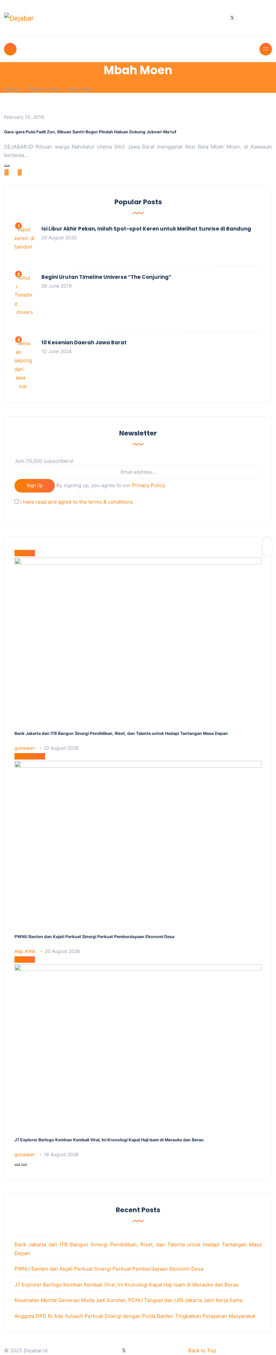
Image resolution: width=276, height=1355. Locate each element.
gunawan (24, 748)
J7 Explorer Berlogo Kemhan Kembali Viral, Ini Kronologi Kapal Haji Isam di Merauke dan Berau (109, 1139)
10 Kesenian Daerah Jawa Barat (84, 342)
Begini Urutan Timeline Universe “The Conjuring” (106, 277)
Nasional (24, 959)
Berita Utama (29, 756)
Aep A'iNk (25, 951)
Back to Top (202, 1350)
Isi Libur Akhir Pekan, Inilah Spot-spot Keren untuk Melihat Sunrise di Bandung (146, 228)
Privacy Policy (148, 485)
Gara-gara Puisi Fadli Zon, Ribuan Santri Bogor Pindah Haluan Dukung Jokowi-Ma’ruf (90, 131)
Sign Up (35, 485)
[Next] (24, 1165)
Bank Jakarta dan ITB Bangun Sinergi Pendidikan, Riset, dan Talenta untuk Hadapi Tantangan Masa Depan (121, 733)
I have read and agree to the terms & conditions (76, 502)
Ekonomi (24, 553)
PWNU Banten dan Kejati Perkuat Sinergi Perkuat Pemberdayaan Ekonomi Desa (94, 936)
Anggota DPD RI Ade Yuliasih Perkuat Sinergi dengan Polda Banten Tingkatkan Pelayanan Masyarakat (134, 1316)
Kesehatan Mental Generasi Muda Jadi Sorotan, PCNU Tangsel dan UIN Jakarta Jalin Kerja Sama (128, 1300)
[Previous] (17, 1165)
